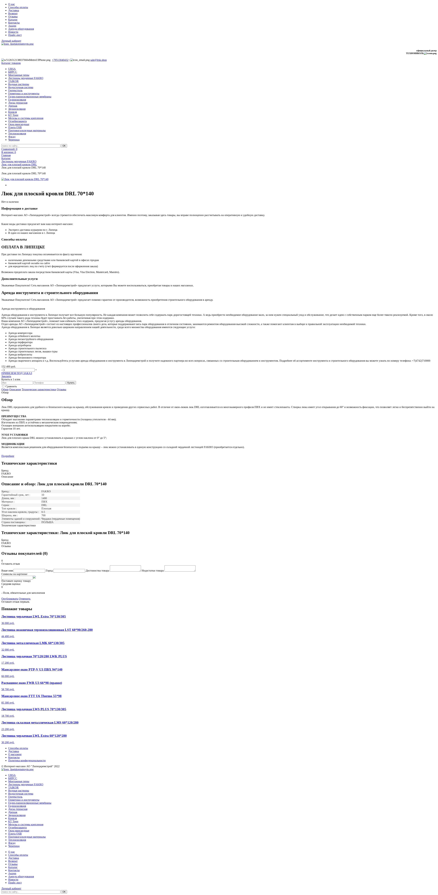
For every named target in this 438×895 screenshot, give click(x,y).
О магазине (15, 754)
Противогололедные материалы (27, 130)
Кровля (12, 112)
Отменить (24, 598)
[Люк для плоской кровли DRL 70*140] (24, 179)
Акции (12, 25)
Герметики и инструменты (23, 93)
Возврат (13, 13)
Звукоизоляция (16, 108)
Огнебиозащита (17, 121)
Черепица (14, 139)
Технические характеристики (39, 389)
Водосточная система (20, 87)
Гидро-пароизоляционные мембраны (29, 96)
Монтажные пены (18, 75)
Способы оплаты (18, 7)
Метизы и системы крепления (25, 118)
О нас (11, 4)
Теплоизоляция (17, 133)
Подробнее (7, 456)
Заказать (6, 376)
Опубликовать (9, 598)
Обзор (5, 389)
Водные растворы (18, 84)
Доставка (13, 10)
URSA (12, 68)
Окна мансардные (18, 124)
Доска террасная (17, 102)
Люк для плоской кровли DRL (19, 164)
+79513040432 (60, 60)
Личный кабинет (11, 40)
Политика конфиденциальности (27, 760)
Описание (15, 389)
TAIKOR (13, 81)
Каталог (13, 19)
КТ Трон (13, 115)
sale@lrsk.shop (98, 60)
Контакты (14, 22)
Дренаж (12, 105)
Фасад (11, 136)
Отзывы (13, 16)
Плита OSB (15, 127)
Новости (13, 31)
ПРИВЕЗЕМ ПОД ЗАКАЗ (16, 373)
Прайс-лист (15, 35)
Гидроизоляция (17, 99)
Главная (6, 155)
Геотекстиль (15, 90)
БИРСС (12, 71)
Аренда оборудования (21, 28)
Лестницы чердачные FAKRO (25, 78)
